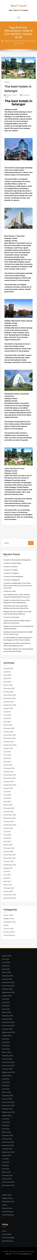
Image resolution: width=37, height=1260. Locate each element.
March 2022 (7, 845)
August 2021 (8, 868)
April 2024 (7, 762)
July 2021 (6, 871)
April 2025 (7, 722)
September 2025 (9, 705)
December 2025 (9, 695)
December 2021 (9, 855)
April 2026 (7, 682)
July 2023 (6, 791)
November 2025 (9, 698)
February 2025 (8, 728)
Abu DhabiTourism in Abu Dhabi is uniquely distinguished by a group (16, 596)
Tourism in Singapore (11, 580)
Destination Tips (9, 922)
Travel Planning (9, 935)
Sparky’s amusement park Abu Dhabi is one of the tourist (17, 633)
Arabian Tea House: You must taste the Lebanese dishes (18, 627)
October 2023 (8, 781)
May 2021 (6, 878)
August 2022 (8, 828)
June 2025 (7, 715)
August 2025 (8, 708)
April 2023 (7, 801)
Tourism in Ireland (10, 570)
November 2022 (9, 818)
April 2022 (7, 841)
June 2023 (7, 795)
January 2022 (8, 851)
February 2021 (8, 888)
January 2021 (8, 891)
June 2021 (7, 875)
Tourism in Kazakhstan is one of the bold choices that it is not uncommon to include (17, 585)
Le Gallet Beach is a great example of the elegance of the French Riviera (17, 639)
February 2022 (8, 848)
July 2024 (7, 752)
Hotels (6, 82)
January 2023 (8, 811)
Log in (4, 1231)
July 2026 (6, 672)
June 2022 (7, 835)
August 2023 (8, 788)
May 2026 (7, 678)
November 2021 (9, 858)
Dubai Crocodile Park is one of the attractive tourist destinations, (16, 601)
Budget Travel (8, 919)
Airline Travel (8, 915)
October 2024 (8, 742)
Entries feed (6, 1234)
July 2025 (6, 712)
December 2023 (9, 775)
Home (6, 41)
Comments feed (8, 1238)
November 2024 (9, 738)
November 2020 (9, 898)
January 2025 (8, 732)
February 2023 (8, 808)
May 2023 (7, 798)
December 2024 (9, 735)
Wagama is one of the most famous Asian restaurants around (17, 644)
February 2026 (8, 688)
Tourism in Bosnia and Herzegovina (17, 560)
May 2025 (7, 718)
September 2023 (9, 785)
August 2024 (8, 748)
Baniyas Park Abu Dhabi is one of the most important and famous (17, 613)
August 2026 (8, 668)
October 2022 (8, 821)
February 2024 (9, 768)
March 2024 (7, 765)
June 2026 (7, 675)
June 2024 (7, 755)
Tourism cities (8, 928)
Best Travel (19, 6)
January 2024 (8, 772)
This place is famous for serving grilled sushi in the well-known (18, 650)
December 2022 (9, 815)
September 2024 (9, 745)
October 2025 (8, 702)
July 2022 (6, 831)
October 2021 (8, 861)
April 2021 (7, 881)
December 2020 (9, 895)
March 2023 (7, 805)
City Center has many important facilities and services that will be (15, 607)
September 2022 (9, 825)
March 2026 (7, 685)
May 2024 (7, 758)
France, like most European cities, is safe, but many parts (17, 622)
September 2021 (9, 865)
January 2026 (8, 692)
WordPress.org (7, 1241)
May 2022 (7, 838)
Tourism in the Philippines (13, 576)
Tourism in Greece (10, 566)
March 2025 (7, 725)
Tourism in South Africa (12, 563)
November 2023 (9, 778)
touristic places (9, 932)
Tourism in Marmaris (11, 617)
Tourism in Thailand (11, 573)
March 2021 (7, 885)
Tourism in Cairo (9, 591)
